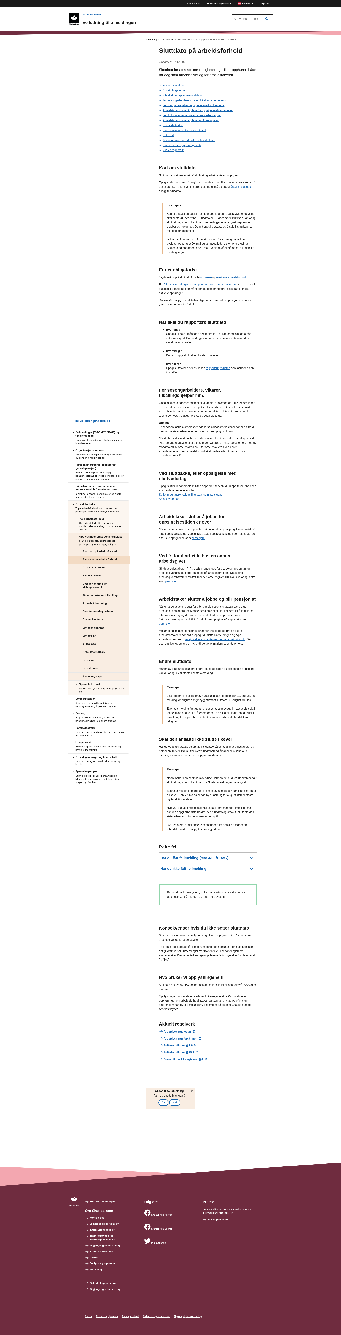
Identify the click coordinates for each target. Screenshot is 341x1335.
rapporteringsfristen (218, 368)
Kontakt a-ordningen (102, 1201)
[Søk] (267, 18)
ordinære (206, 277)
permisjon (165, 623)
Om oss (94, 1257)
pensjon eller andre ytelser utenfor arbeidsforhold (214, 639)
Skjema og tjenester (107, 1316)
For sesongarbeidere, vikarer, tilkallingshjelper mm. (195, 100)
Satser (88, 1316)
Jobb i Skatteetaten (101, 1251)
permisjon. (198, 538)
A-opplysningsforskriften (181, 1038)
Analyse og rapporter (102, 1263)
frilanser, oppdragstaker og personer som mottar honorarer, (200, 284)
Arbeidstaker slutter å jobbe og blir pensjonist (191, 120)
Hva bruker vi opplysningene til (182, 145)
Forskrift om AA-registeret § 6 (184, 1059)
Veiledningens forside (94, 421)
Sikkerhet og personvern (104, 1223)
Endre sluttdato (173, 125)
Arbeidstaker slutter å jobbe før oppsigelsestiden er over (198, 110)
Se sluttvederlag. (169, 498)
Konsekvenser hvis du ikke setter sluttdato (189, 140)
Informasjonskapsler (102, 1229)
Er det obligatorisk (174, 90)
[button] (245, 4)
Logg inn (264, 3)
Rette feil (168, 135)
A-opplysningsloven (178, 1031)
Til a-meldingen (94, 14)
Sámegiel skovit (130, 1316)
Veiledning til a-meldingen (159, 39)
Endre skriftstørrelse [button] (218, 3)
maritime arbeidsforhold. (231, 277)
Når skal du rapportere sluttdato (182, 95)
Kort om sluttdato (173, 85)
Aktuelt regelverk (173, 150)
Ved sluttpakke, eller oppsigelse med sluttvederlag (194, 105)
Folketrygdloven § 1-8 (178, 1045)
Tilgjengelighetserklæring (105, 1245)
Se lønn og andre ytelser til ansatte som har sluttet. (190, 494)
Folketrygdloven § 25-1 (179, 1052)
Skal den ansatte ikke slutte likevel (184, 130)
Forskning (96, 1269)
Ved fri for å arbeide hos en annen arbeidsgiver (192, 115)
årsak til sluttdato (241, 186)
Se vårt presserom (218, 1219)
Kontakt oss (193, 3)
